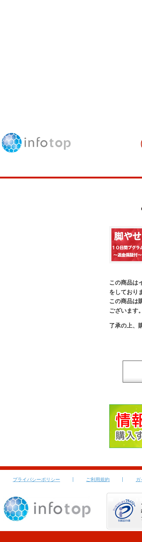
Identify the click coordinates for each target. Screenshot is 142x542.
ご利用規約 (98, 479)
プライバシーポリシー (36, 479)
